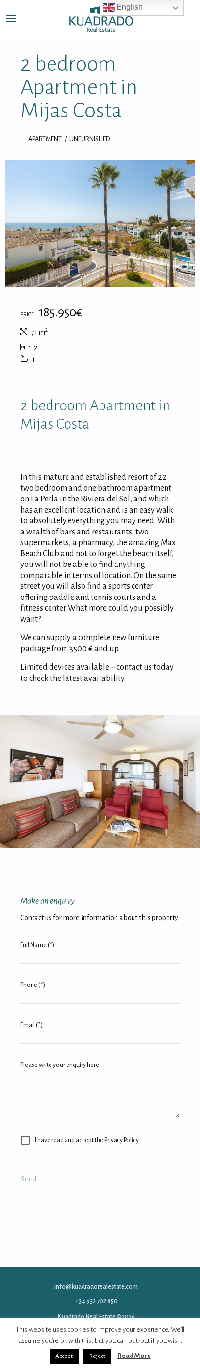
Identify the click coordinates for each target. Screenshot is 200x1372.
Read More (134, 1355)
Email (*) (31, 1024)
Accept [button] (64, 1356)
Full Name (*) (37, 944)
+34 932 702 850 (96, 1300)
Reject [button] (97, 1356)
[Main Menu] (11, 18)
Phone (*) (32, 985)
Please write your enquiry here (59, 1064)
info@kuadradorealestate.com (96, 1286)
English (129, 7)
